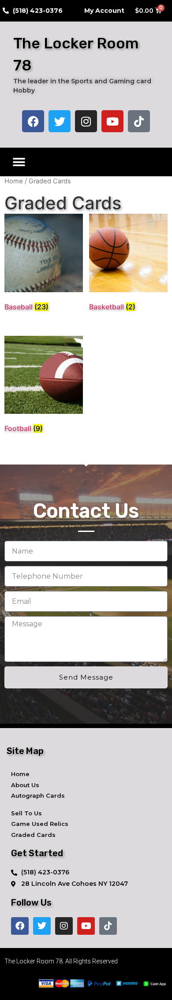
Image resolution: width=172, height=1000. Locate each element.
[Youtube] (112, 121)
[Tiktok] (139, 121)
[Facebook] (33, 121)
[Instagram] (86, 121)
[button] (19, 162)
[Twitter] (60, 121)
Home (13, 181)
